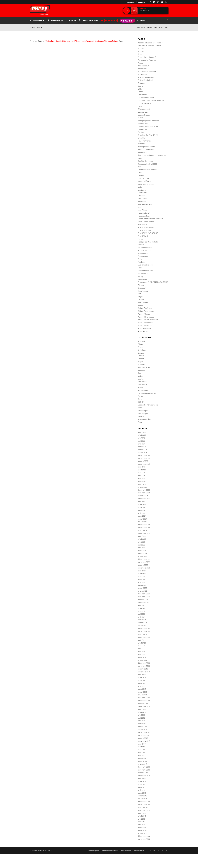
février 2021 (142, 622)
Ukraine (141, 299)
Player (140, 239)
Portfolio (141, 244)
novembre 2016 (144, 769)
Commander (142, 94)
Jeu (139, 373)
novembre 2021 (144, 596)
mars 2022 (142, 585)
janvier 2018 (142, 729)
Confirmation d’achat (146, 97)
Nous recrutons (144, 216)
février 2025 (142, 484)
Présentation (130, 2)
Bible (140, 89)
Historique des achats (146, 146)
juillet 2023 (142, 539)
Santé (140, 399)
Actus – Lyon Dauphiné (147, 57)
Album (140, 344)
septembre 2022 (144, 567)
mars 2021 (142, 619)
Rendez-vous (143, 273)
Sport (140, 407)
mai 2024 (141, 510)
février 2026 (142, 449)
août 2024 (141, 501)
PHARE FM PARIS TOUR (148, 233)
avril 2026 (141, 443)
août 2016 (141, 778)
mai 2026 (141, 441)
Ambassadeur (143, 65)
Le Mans (141, 175)
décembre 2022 (144, 559)
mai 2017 (141, 752)
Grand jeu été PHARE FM (148, 135)
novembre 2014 (144, 839)
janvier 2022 (142, 591)
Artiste (140, 347)
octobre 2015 (143, 807)
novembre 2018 (144, 700)
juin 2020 (141, 645)
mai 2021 (141, 614)
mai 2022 (141, 579)
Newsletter (141, 2)
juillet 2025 (142, 469)
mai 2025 (141, 475)
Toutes (48, 41)
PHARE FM (142, 224)
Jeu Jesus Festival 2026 (147, 164)
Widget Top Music (145, 308)
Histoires (141, 143)
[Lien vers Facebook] (150, 2)
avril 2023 (141, 547)
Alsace (140, 63)
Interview (141, 370)
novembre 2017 (144, 735)
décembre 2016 (144, 767)
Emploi (140, 361)
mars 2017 (142, 758)
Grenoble (66, 41)
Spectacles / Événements (148, 404)
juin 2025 (141, 472)
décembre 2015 (144, 801)
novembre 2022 (144, 562)
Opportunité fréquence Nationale (150, 218)
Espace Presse (144, 115)
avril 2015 (141, 824)
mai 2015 (141, 821)
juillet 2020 (142, 643)
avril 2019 (141, 686)
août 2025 (141, 466)
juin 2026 (141, 438)
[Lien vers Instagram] (158, 2)
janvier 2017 (142, 764)
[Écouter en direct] (126, 10)
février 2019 (142, 692)
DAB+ (140, 106)
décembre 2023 (144, 524)
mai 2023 (141, 544)
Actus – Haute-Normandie (148, 319)
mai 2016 (141, 787)
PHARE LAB (143, 236)
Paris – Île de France (146, 221)
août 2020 (141, 640)
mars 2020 (142, 654)
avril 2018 (141, 720)
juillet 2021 (142, 608)
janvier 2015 (142, 833)
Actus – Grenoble (144, 314)
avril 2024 (141, 513)
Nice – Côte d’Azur (145, 204)
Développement (144, 109)
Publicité (141, 262)
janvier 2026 (142, 452)
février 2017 (142, 761)
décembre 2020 (144, 628)
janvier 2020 (142, 660)
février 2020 (142, 657)
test (139, 293)
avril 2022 (141, 582)
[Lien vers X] (154, 2)
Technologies (143, 410)
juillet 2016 (142, 781)
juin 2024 (141, 507)
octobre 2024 (143, 495)
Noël (139, 207)
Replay (140, 276)
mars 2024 (142, 516)
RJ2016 (141, 285)
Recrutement (143, 390)
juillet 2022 (142, 573)
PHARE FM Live (144, 230)
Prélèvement (143, 253)
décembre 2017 (144, 732)
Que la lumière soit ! (146, 264)
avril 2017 (141, 755)
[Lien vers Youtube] (162, 2)
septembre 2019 (144, 671)
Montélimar (142, 192)
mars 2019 (142, 689)
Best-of (140, 86)
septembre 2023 (144, 533)
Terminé (141, 416)
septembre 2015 (144, 810)
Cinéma (141, 353)
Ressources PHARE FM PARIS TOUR (153, 282)
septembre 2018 (144, 706)
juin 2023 (141, 542)
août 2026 (141, 432)
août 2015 (141, 813)
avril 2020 (141, 651)
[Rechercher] (165, 20)
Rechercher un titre (145, 270)
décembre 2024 (144, 490)
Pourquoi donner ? (145, 247)
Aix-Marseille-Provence (147, 60)
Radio (140, 267)
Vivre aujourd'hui (144, 419)
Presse (140, 387)
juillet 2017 (142, 746)
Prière (140, 259)
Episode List (142, 112)
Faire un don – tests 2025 (148, 126)
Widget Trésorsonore (146, 311)
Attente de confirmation (147, 77)
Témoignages (143, 291)
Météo (140, 376)
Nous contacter (144, 213)
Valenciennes (143, 302)
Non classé (142, 381)
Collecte (141, 355)
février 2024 (142, 519)
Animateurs (142, 68)
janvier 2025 (142, 487)
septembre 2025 (144, 464)
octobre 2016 (143, 772)
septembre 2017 (144, 741)
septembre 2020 (144, 637)
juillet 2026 (142, 435)
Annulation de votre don (147, 71)
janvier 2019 (142, 694)
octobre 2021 (143, 599)
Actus (140, 54)
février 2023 (142, 553)
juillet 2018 (142, 712)
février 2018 (142, 726)
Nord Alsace (75, 41)
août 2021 (141, 605)
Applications (142, 74)
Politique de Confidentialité (148, 241)
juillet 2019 (142, 677)
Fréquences (142, 129)
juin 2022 (141, 576)
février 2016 (142, 795)
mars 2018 (142, 723)
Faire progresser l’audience (148, 120)
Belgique (141, 83)
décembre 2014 (144, 836)
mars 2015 (142, 827)
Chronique (142, 350)
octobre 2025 (143, 461)
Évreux (140, 117)
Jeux (140, 166)
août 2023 (141, 536)
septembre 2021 (144, 602)
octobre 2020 (143, 634)
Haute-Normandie (87, 41)
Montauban (99, 41)
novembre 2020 (144, 631)
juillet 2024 (142, 504)
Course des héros (145, 103)
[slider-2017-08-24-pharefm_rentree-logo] (40, 10)
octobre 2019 (143, 668)
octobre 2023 (143, 530)
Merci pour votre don (146, 184)
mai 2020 (141, 648)
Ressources (142, 279)
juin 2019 (141, 680)
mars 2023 (142, 550)
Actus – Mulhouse (145, 325)
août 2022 (141, 570)
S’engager (142, 288)
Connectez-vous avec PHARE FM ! (152, 100)
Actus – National (144, 328)
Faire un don (142, 123)
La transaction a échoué (147, 169)
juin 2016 (141, 784)
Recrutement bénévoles (147, 393)
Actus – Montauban (145, 322)
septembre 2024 (144, 498)
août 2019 (141, 674)
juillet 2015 (142, 816)
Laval (140, 172)
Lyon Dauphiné (57, 41)
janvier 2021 (142, 625)
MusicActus (142, 198)
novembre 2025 (144, 458)
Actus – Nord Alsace (146, 317)
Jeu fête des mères (145, 161)
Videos (140, 305)
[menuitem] (130, 2)
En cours (141, 364)
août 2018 (141, 709)
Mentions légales (144, 181)
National (115, 41)
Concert (141, 358)
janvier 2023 (142, 556)
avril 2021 (141, 617)
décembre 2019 (144, 663)
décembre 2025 (144, 455)
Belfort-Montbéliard (145, 80)
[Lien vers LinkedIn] (166, 2)
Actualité (141, 341)
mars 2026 (142, 446)
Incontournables (144, 367)
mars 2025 (142, 481)
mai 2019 (141, 683)
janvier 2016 (142, 798)
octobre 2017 (143, 738)
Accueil (141, 48)
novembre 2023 (144, 527)
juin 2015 (141, 819)
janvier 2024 (142, 521)
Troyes (140, 296)
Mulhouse (108, 41)
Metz (140, 187)
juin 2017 (141, 749)
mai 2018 (141, 718)
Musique (141, 379)
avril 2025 (141, 478)
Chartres (141, 91)
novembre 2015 (144, 804)
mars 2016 (142, 793)
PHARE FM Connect (146, 227)
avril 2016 (141, 790)
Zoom (140, 422)
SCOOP (141, 402)
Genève (141, 132)
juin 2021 (141, 611)
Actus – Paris (36, 27)
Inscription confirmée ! (146, 149)
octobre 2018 (143, 703)
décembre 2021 (144, 593)
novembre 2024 (144, 492)
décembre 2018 (144, 697)
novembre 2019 (144, 666)
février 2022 (142, 588)
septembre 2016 (144, 775)
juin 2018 (141, 715)
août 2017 (141, 744)
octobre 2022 (143, 565)
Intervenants (142, 152)
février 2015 (142, 830)
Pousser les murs (145, 250)
